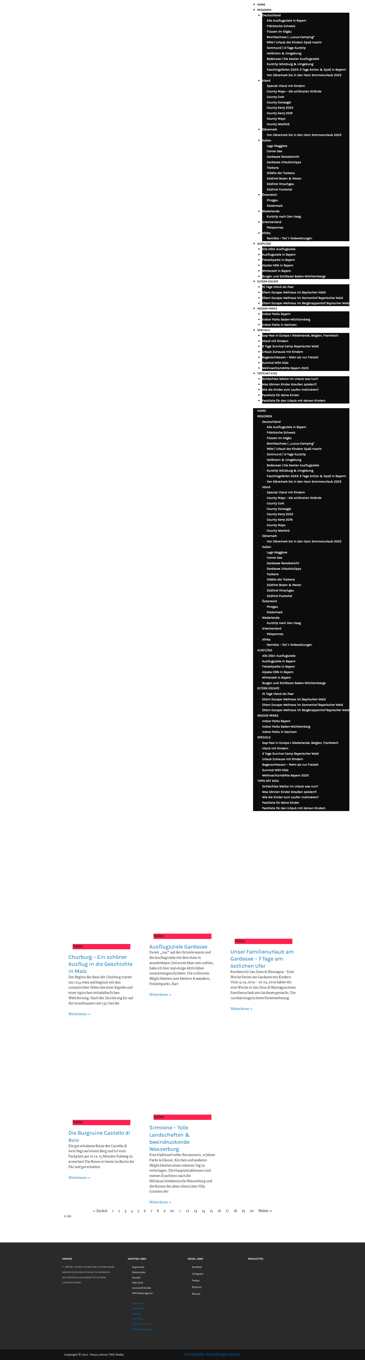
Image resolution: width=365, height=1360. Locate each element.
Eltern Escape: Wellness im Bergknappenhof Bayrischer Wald (305, 303)
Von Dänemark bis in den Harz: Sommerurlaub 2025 (304, 75)
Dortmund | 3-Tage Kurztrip (286, 48)
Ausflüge (264, 243)
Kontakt (136, 1278)
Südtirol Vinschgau (280, 184)
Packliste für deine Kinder (280, 395)
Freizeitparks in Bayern (278, 260)
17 (227, 1211)
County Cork (275, 97)
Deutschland (271, 15)
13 (195, 1211)
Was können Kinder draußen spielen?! (289, 384)
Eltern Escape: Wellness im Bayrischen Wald (294, 292)
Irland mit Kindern (275, 341)
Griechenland (271, 222)
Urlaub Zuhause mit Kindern (282, 352)
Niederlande (270, 211)
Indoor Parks (267, 308)
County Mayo (276, 118)
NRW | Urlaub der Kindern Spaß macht (294, 42)
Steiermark (275, 206)
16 (219, 1211)
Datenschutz (138, 1272)
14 (203, 1211)
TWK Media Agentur (142, 1293)
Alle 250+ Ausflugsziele (279, 249)
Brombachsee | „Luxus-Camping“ (291, 37)
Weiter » (265, 1211)
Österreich (269, 195)
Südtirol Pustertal (279, 189)
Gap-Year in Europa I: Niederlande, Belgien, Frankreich (300, 335)
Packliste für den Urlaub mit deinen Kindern (294, 400)
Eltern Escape (267, 281)
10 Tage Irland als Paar (278, 287)
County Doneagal (279, 102)
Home (261, 4)
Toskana (273, 168)
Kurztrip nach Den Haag (284, 216)
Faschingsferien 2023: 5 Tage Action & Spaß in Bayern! (306, 69)
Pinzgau (272, 200)
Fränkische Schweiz (281, 26)
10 (172, 1211)
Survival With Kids (275, 363)
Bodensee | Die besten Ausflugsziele (293, 59)
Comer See (274, 151)
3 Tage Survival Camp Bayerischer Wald (290, 346)
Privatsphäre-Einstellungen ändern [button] (212, 1354)
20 (252, 1211)
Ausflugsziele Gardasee (178, 946)
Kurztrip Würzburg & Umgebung (290, 64)
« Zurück (100, 1211)
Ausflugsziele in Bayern (279, 254)
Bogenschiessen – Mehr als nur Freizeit (290, 357)
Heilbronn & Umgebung (284, 53)
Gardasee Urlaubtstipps (284, 162)
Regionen (264, 10)
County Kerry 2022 (280, 107)
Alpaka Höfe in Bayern (277, 265)
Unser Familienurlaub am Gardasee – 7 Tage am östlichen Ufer (262, 958)
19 (243, 1211)
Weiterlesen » (79, 1014)
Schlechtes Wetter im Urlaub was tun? (290, 379)
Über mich (137, 1283)
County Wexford (278, 124)
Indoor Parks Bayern (276, 314)
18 (235, 1211)
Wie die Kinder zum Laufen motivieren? (290, 389)
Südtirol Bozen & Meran (284, 178)
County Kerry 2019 (280, 113)
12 (187, 1211)
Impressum (138, 1267)
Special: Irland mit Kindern (286, 86)
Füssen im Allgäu (279, 31)
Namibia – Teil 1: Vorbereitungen (289, 238)
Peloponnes (275, 227)
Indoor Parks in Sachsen (279, 325)
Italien (266, 140)
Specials (263, 330)
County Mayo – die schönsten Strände (294, 91)
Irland (266, 80)
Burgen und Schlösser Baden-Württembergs (294, 276)
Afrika (266, 233)
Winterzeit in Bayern (276, 271)
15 (211, 1211)
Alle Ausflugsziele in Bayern (286, 20)
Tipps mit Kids (267, 373)
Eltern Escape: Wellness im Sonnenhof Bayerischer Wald (302, 298)
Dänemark (269, 129)
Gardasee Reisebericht (283, 157)
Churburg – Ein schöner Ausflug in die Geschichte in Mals (100, 964)
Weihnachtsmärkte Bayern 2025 (285, 368)
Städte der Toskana (281, 173)
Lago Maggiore (277, 146)
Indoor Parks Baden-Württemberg (286, 319)
